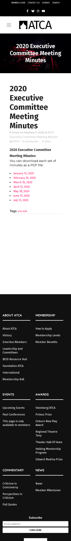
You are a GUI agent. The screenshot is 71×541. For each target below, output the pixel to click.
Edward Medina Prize (49, 459)
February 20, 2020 (24, 177)
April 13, (18, 186)
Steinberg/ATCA (45, 407)
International (11, 372)
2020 (27, 186)
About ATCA (10, 328)
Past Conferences (14, 414)
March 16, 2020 (22, 182)
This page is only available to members (16, 423)
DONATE (46, 3)
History (7, 335)
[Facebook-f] (27, 11)
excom (22, 211)
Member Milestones (48, 490)
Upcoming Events (14, 407)
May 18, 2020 (21, 191)
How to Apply (44, 328)
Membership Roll (13, 379)
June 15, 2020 (21, 195)
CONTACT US (34, 3)
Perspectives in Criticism (12, 495)
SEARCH (56, 3)
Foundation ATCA (13, 366)
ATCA (16, 141)
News (39, 483)
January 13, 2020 (23, 173)
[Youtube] (43, 11)
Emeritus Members (15, 342)
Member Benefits (46, 342)
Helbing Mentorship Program (48, 450)
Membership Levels (48, 335)
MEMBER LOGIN (18, 3)
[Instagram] (38, 11)
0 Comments (30, 141)
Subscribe (35, 517)
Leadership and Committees (13, 350)
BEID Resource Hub (15, 359)
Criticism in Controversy (10, 485)
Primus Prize (44, 414)
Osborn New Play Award (46, 423)
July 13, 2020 (20, 200)
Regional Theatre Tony (46, 433)
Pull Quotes (10, 504)
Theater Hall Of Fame (49, 442)
